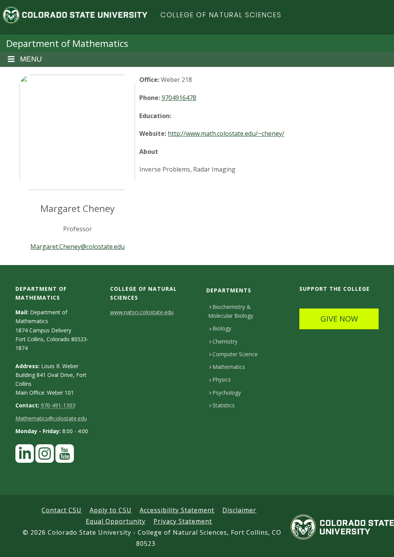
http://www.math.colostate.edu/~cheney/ (226, 133)
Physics (221, 379)
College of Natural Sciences (221, 15)
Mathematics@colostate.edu (51, 418)
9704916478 (179, 97)
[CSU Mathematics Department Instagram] (44, 455)
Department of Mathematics (67, 43)
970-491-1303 (58, 405)
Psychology (226, 392)
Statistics (223, 405)
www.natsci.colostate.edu (142, 312)
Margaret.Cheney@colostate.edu (77, 246)
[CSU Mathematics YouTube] (64, 455)
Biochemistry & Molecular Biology (230, 311)
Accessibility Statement (177, 510)
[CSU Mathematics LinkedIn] (24, 455)
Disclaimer (239, 510)
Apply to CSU (111, 510)
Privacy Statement (183, 521)
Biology (221, 328)
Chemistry (224, 341)
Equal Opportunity (115, 521)
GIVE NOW (339, 319)
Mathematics (228, 366)
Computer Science (235, 354)
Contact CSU (62, 510)
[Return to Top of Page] (377, 542)
